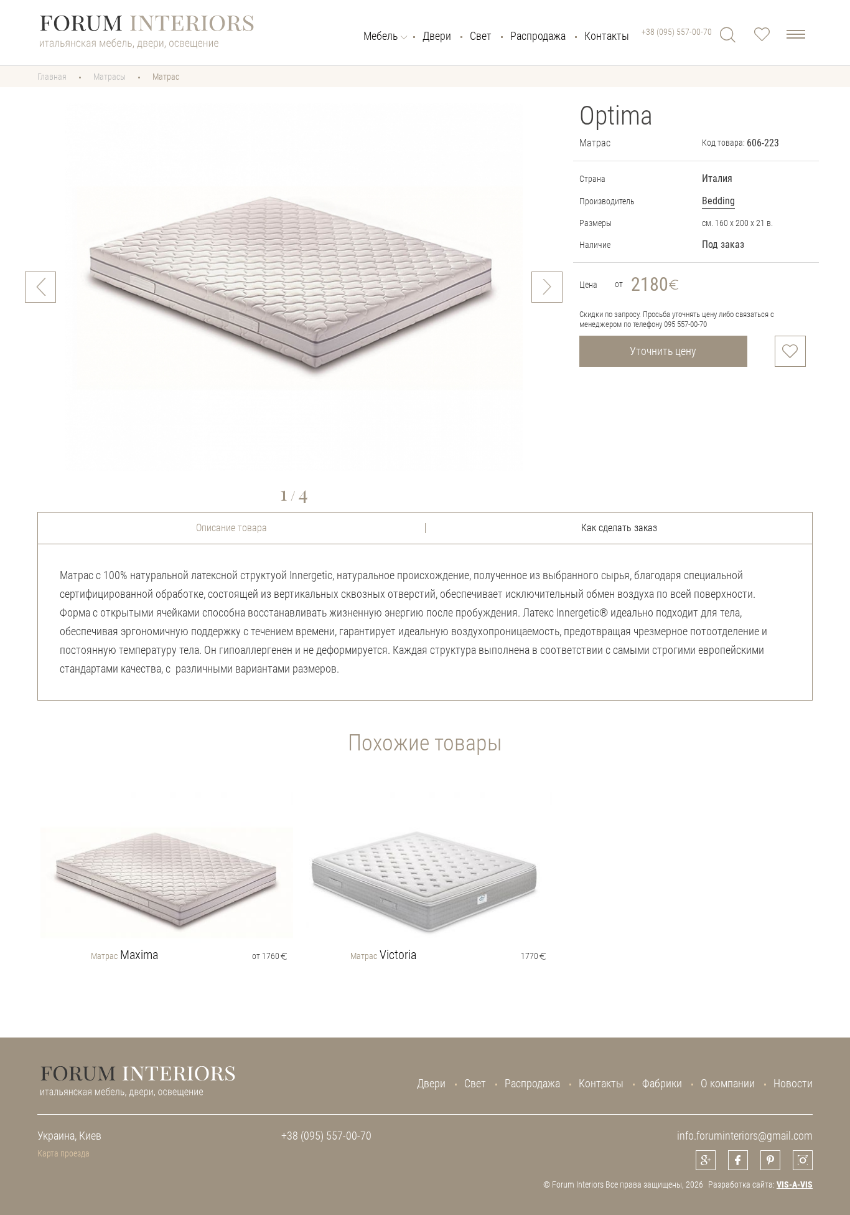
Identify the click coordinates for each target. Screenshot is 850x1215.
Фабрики (662, 1083)
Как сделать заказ (619, 528)
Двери (437, 36)
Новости (793, 1083)
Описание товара (231, 528)
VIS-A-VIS (795, 1184)
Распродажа (538, 36)
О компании (728, 1083)
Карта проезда (63, 1153)
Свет (481, 36)
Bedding (718, 201)
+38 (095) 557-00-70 (677, 32)
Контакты (606, 36)
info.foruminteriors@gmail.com (745, 1135)
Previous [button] (40, 287)
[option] (293, 287)
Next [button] (547, 287)
